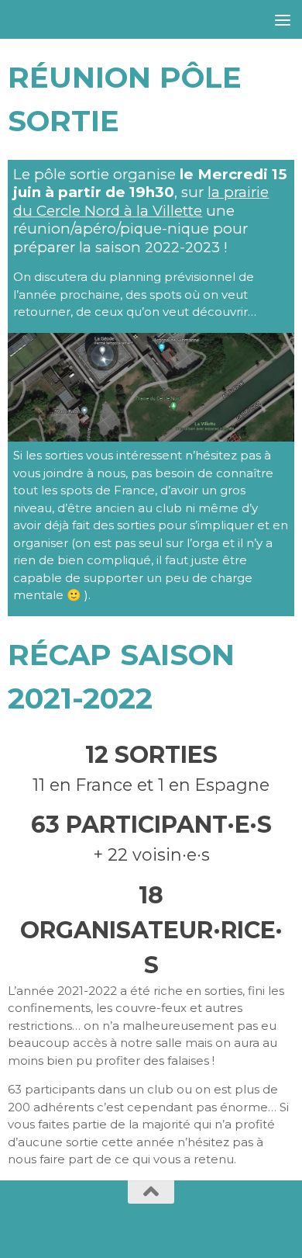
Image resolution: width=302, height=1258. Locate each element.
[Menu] (282, 19)
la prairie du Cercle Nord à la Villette (141, 201)
